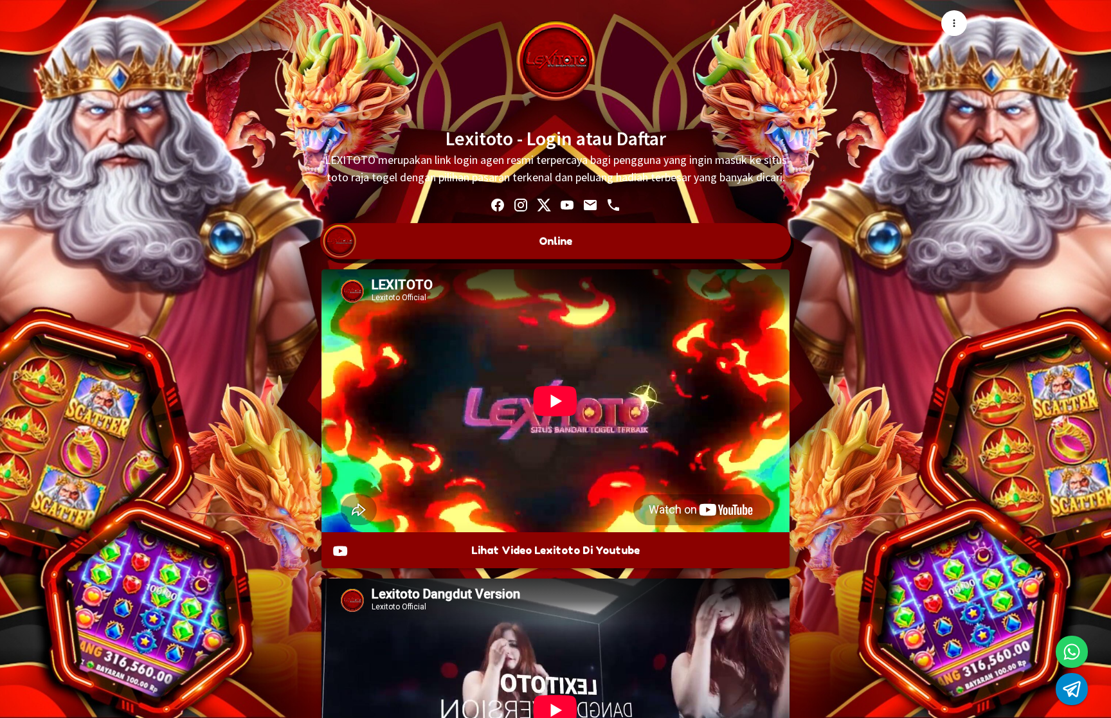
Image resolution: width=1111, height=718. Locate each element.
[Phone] (613, 204)
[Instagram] (520, 204)
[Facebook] (497, 204)
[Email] (590, 204)
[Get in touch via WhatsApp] (1072, 652)
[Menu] (954, 23)
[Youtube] (567, 204)
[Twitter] (544, 204)
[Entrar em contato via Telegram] (1072, 689)
